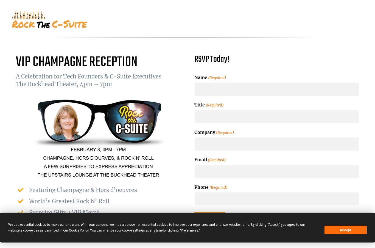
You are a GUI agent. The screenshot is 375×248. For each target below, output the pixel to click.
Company (214, 132)
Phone (211, 187)
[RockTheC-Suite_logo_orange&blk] (50, 12)
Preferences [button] (189, 230)
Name (210, 77)
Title (209, 105)
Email (210, 159)
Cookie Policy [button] (78, 230)
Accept (345, 230)
